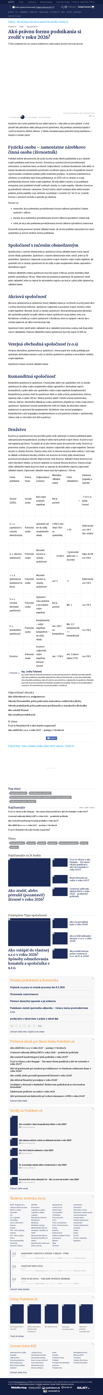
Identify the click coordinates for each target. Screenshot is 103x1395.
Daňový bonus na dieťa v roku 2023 (23, 801)
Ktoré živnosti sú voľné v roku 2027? (79, 879)
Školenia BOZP (78, 1355)
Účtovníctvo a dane (80, 1210)
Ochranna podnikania (28, 1127)
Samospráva (56, 1238)
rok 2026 (84, 843)
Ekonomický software (17, 1365)
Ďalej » (40, 1026)
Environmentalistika (17, 1241)
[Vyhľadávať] (62, 7)
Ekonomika (77, 12)
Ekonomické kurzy (16, 1363)
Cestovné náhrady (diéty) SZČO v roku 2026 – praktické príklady (38, 816)
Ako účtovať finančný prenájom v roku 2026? (33, 1080)
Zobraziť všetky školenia (19, 1289)
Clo (11, 1215)
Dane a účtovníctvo (16, 1223)
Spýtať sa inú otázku (36, 1032)
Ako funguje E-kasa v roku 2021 (16, 1328)
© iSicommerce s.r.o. (21, 1382)
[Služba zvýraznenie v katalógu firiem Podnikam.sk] (34, 1314)
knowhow (41, 843)
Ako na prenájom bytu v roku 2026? (79, 923)
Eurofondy (13, 1243)
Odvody (69, 12)
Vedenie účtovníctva (80, 1360)
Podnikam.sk (32, 2)
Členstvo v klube (14, 16)
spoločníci (14, 847)
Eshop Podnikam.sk (24, 1299)
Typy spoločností (32, 27)
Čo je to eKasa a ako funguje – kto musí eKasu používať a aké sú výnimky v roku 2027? (48, 812)
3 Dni (81, 808)
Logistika (34, 1215)
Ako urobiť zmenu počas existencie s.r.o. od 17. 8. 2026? (79, 953)
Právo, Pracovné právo (60, 1225)
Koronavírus (35, 1207)
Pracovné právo (57, 1218)
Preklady (55, 1360)
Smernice (55, 1246)
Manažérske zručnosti (38, 1218)
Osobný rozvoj (57, 1207)
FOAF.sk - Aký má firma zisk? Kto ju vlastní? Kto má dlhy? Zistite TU (38, 21)
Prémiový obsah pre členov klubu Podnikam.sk (42, 1041)
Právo (54, 1220)
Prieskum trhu (57, 1368)
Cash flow (13, 1212)
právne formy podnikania (68, 843)
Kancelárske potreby (38, 1358)
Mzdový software (37, 1368)
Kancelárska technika (38, 1355)
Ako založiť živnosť (18, 710)
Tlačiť (93, 116)
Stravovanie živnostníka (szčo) (68, 1328)
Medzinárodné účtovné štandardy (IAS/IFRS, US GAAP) (39, 1238)
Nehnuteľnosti (57, 1205)
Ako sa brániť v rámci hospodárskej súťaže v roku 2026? (43, 1124)
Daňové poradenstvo (17, 1360)
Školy (54, 1243)
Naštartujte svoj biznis (18, 793)
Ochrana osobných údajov (26, 1384)
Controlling (14, 1220)
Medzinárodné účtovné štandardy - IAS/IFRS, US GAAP (39, 1230)
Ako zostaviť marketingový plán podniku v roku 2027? (33, 821)
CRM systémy (14, 1358)
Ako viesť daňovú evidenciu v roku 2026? (36, 1150)
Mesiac (92, 808)
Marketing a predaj (37, 1225)
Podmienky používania (42, 1384)
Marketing (33, 12)
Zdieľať (52, 738)
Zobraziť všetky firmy (18, 1372)
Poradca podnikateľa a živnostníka (34, 980)
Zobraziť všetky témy (19, 1032)
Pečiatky (55, 1355)
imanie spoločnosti (17, 843)
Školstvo (55, 1241)
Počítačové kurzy (58, 1358)
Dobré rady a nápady (63, 2)
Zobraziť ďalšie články (18, 1101)
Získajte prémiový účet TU (45, 7)
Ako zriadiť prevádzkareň (21, 714)
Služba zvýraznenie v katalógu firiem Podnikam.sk (34, 1329)
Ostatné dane (57, 1210)
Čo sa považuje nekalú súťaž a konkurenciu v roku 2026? (43, 1165)
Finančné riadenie (16, 1246)
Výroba (75, 1230)
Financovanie (44, 12)
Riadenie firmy (57, 1233)
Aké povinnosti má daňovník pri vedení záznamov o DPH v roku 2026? (47, 1096)
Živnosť (11, 12)
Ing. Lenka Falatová (31, 117)
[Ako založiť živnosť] (51, 1314)
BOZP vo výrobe (15, 1210)
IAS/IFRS (34, 1205)
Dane (63, 12)
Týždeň (86, 808)
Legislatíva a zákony (38, 1210)
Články (21, 27)
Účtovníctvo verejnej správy (82, 1212)
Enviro (12, 1238)
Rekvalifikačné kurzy (80, 1352)
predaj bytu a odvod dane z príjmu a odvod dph (34, 1018)
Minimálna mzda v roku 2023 (40, 793)
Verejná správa (78, 1218)
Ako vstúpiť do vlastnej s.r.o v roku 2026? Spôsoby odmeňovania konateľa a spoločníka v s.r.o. (29, 959)
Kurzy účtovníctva (37, 1363)
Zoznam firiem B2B (23, 1346)
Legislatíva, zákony (37, 1212)
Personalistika (57, 1212)
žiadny (75, 1233)
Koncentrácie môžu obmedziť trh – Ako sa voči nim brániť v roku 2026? (49, 1179)
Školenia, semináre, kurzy (28, 1198)
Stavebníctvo (77, 1205)
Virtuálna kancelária (80, 1363)
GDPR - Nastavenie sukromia (65, 1384)
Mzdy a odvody (36, 1246)
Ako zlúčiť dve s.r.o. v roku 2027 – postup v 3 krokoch (36, 730)
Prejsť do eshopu (17, 1336)
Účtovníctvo (55, 12)
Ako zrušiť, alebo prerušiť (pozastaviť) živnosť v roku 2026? (26, 895)
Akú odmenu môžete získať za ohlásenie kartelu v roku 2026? (45, 1140)
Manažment (24, 12)
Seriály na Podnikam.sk (26, 1111)
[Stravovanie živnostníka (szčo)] (69, 1314)
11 (34, 1026)
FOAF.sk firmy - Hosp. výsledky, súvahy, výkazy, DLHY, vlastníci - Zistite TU (41, 746)
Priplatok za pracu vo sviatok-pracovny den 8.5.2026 (37, 987)
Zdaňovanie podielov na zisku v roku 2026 (32, 1091)
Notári (54, 1352)
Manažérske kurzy (37, 1365)
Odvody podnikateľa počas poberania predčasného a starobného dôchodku (47, 705)
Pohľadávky (56, 1215)
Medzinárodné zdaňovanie (40, 1243)
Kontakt (53, 1384)
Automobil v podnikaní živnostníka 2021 (84, 1329)
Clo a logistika (15, 1218)
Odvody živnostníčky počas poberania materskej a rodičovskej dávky (44, 701)
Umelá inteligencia (79, 1215)
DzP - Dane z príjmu (17, 1235)
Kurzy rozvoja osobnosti (39, 1360)
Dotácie (12, 1228)
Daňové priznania (26, 1153)
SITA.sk (21, 2)
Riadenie (55, 1230)
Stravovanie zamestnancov (24, 994)
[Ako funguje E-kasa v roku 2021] (17, 1314)
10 (29, 1026)
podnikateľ (52, 843)
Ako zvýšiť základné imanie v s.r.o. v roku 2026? (81, 938)
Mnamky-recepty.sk (46, 2)
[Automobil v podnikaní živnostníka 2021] (86, 1314)
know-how (31, 843)
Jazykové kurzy (36, 1352)
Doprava (13, 1225)
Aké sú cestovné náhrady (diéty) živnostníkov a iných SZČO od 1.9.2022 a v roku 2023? (40, 797)
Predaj (54, 1228)
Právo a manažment (59, 1223)
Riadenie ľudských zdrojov (61, 1235)
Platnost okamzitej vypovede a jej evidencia (33, 1001)
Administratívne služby (18, 1352)
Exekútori (13, 1368)
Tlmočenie (77, 1358)
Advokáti (13, 1355)
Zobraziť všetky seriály (19, 1188)
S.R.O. (17, 12)
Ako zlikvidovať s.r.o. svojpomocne (26, 696)
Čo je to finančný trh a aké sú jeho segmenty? (32, 725)
